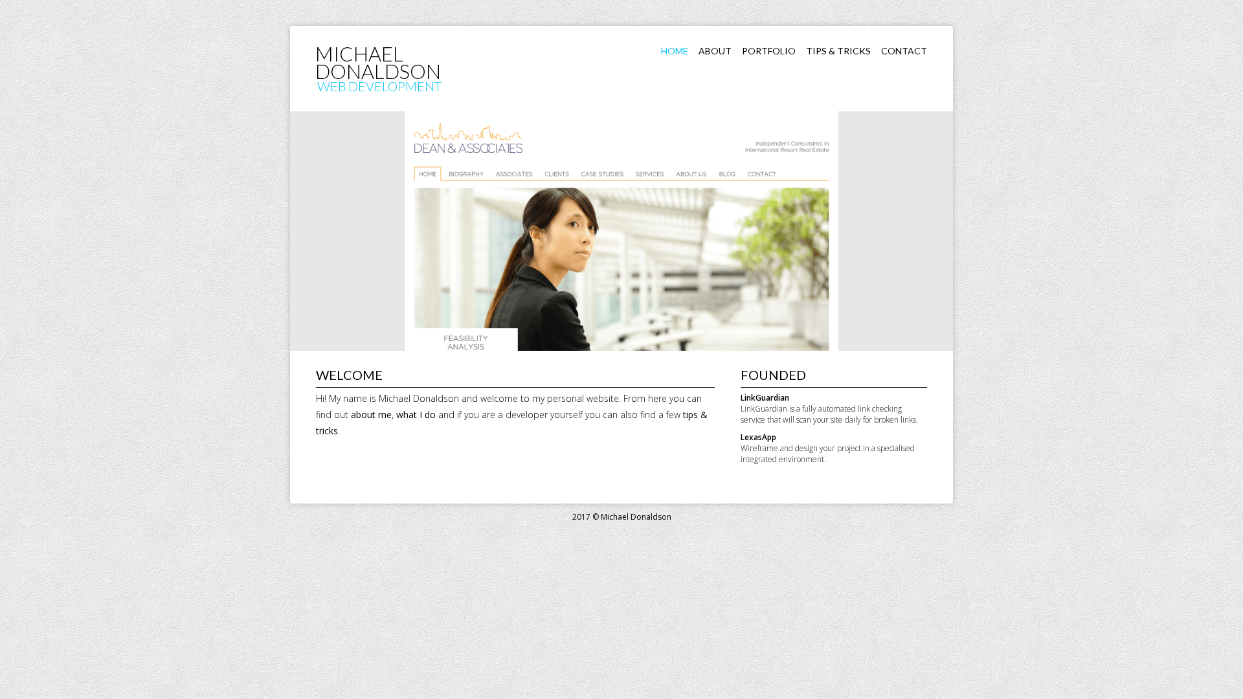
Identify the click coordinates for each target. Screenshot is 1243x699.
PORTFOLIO (769, 50)
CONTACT (904, 50)
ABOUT (715, 50)
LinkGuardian (765, 397)
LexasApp (758, 437)
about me (371, 414)
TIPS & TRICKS (838, 50)
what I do (416, 414)
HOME (674, 50)
